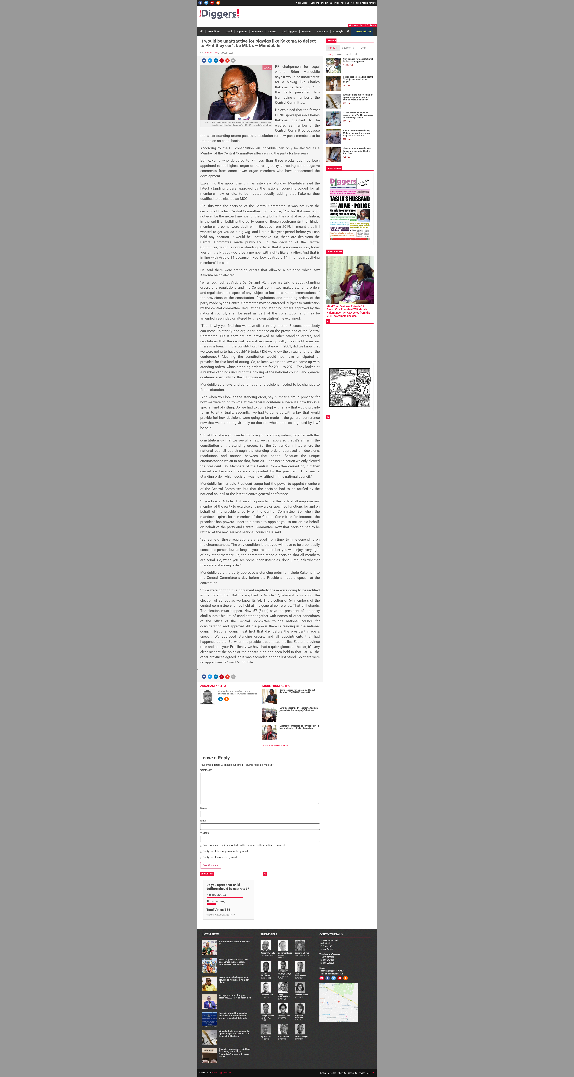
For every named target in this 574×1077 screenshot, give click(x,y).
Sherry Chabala (301, 995)
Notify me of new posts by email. (220, 857)
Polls (336, 2)
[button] (204, 60)
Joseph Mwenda (268, 953)
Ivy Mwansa (266, 1036)
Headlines (214, 31)
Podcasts (322, 31)
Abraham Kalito (210, 52)
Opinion (242, 31)
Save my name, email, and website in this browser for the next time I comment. (244, 845)
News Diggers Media (221, 1072)
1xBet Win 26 (363, 31)
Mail (368, 1073)
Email (203, 821)
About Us (345, 2)
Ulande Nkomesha (265, 975)
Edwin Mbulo (283, 1036)
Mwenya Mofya (284, 974)
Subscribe (358, 25)
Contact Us (352, 1073)
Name (203, 808)
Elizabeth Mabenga (299, 1016)
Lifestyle (338, 31)
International (326, 2)
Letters (323, 1073)
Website (204, 833)
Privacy (362, 1073)
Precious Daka (284, 1015)
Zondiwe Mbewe (302, 953)
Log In (373, 25)
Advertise (355, 2)
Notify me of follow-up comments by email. (225, 851)
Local (229, 31)
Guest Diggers (302, 2)
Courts (272, 31)
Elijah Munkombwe (300, 975)
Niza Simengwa (301, 1036)
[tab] (333, 48)
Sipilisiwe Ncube (285, 953)
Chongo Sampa (267, 1015)
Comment (206, 770)
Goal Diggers (289, 31)
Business (257, 31)
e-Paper (306, 31)
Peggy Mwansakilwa (284, 995)
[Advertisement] (319, 15)
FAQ (366, 25)
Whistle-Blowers (369, 2)
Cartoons (315, 2)
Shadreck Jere (267, 995)
